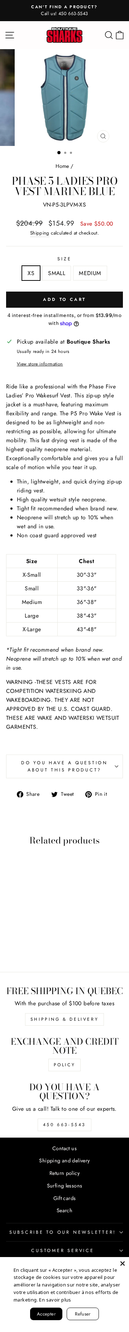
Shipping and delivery (64, 1160)
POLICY (65, 1065)
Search (64, 1210)
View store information (40, 364)
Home (62, 166)
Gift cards (64, 1198)
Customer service (62, 1250)
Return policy (64, 1173)
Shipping (39, 233)
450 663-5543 (64, 1124)
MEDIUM (90, 273)
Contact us (64, 1148)
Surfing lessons (64, 1185)
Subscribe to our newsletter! (62, 1232)
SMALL (56, 273)
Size (64, 259)
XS (31, 273)
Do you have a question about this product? (64, 766)
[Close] (122, 1263)
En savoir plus (55, 1299)
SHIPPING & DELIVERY (64, 1019)
